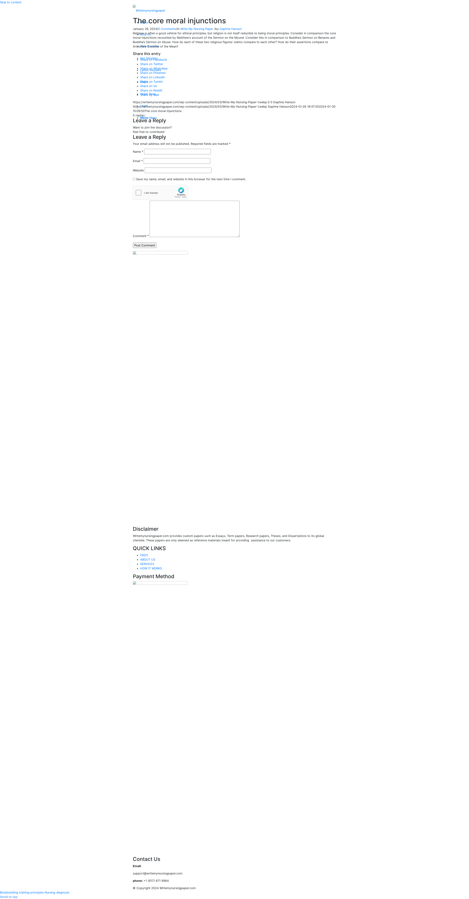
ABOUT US (147, 559)
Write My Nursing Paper (196, 29)
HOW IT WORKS (151, 568)
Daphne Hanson (231, 29)
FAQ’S (144, 555)
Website (138, 170)
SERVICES (147, 564)
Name (138, 151)
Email (138, 161)
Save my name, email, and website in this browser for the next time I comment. (191, 179)
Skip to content (10, 2)
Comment (141, 236)
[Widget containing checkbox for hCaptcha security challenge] (160, 193)
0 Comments (167, 29)
